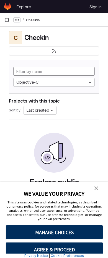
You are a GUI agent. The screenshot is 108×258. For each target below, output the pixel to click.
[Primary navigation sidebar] (6, 20)
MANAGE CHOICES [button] (54, 232)
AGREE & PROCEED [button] (54, 249)
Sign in (95, 6)
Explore (24, 6)
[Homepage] (7, 6)
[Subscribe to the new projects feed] (54, 51)
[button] (96, 187)
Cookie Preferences (67, 256)
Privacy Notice (36, 256)
